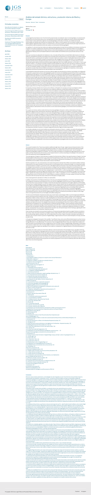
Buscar (6, 17)
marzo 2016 (7, 84)
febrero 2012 (8, 88)
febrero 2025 (8, 58)
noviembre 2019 (8, 74)
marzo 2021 (7, 72)
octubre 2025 (8, 56)
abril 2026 (7, 54)
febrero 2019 (8, 79)
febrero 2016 (8, 86)
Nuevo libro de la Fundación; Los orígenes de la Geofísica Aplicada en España (14, 27)
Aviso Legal (15, 491)
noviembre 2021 (8, 70)
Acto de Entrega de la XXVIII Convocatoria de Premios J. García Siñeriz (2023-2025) (14, 35)
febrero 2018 (8, 81)
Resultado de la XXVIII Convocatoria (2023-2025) (13, 39)
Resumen (28, 22)
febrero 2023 (8, 68)
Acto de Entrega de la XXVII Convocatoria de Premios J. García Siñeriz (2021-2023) (14, 31)
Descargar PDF (29, 30)
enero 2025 (7, 61)
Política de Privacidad (23, 491)
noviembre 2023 (8, 65)
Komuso (40, 491)
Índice (37, 22)
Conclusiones (42, 22)
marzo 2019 (7, 77)
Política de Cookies (33, 491)
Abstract (33, 22)
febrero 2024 (8, 63)
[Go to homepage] (13, 8)
